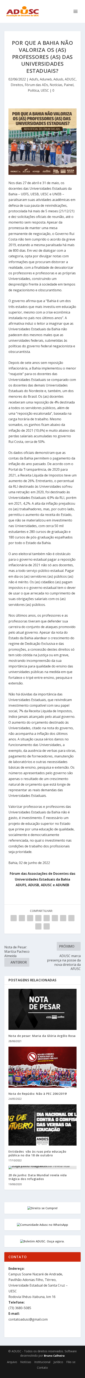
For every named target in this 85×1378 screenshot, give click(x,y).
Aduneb (46, 79)
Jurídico (58, 1362)
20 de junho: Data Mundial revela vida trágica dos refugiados (37, 1177)
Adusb (58, 79)
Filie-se (71, 1362)
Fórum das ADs (36, 85)
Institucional (42, 1362)
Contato (42, 1367)
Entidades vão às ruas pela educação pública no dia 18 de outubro (37, 1153)
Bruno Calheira (54, 1355)
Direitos (17, 85)
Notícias (56, 85)
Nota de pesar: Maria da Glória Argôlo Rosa (42, 1036)
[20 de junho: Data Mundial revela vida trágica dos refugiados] (42, 1167)
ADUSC (70, 79)
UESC (45, 90)
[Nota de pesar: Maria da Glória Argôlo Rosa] (42, 1009)
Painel (68, 85)
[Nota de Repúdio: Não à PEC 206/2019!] (42, 1067)
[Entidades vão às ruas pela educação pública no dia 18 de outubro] (42, 1124)
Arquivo (12, 1362)
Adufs (33, 79)
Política (33, 90)
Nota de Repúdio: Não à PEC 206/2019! (37, 1094)
